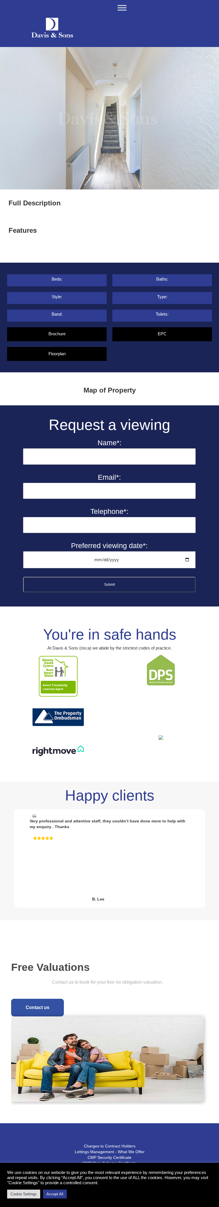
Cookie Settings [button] (24, 1194)
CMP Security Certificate (109, 1157)
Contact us (37, 1007)
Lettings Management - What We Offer (110, 1151)
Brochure (57, 333)
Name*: (109, 443)
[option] (109, 118)
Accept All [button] (54, 1194)
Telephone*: (109, 511)
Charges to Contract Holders (109, 1146)
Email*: (109, 477)
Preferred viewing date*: (109, 546)
